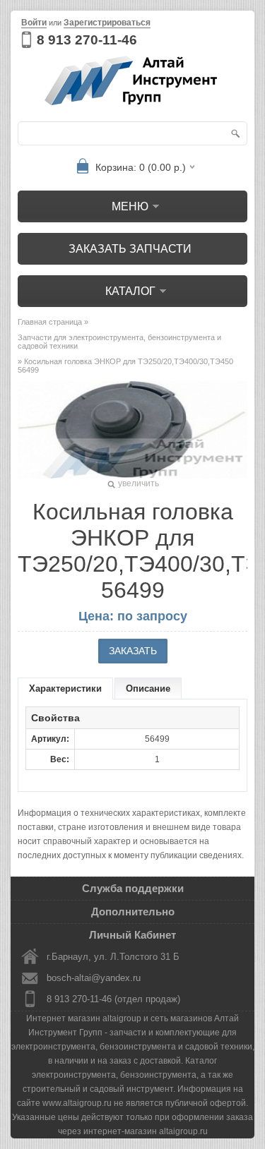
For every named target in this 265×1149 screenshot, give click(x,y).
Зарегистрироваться (107, 23)
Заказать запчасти (130, 249)
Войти (34, 23)
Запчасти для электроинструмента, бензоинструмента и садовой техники (119, 341)
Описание (148, 688)
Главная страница (50, 322)
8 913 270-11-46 (87, 39)
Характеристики (65, 688)
